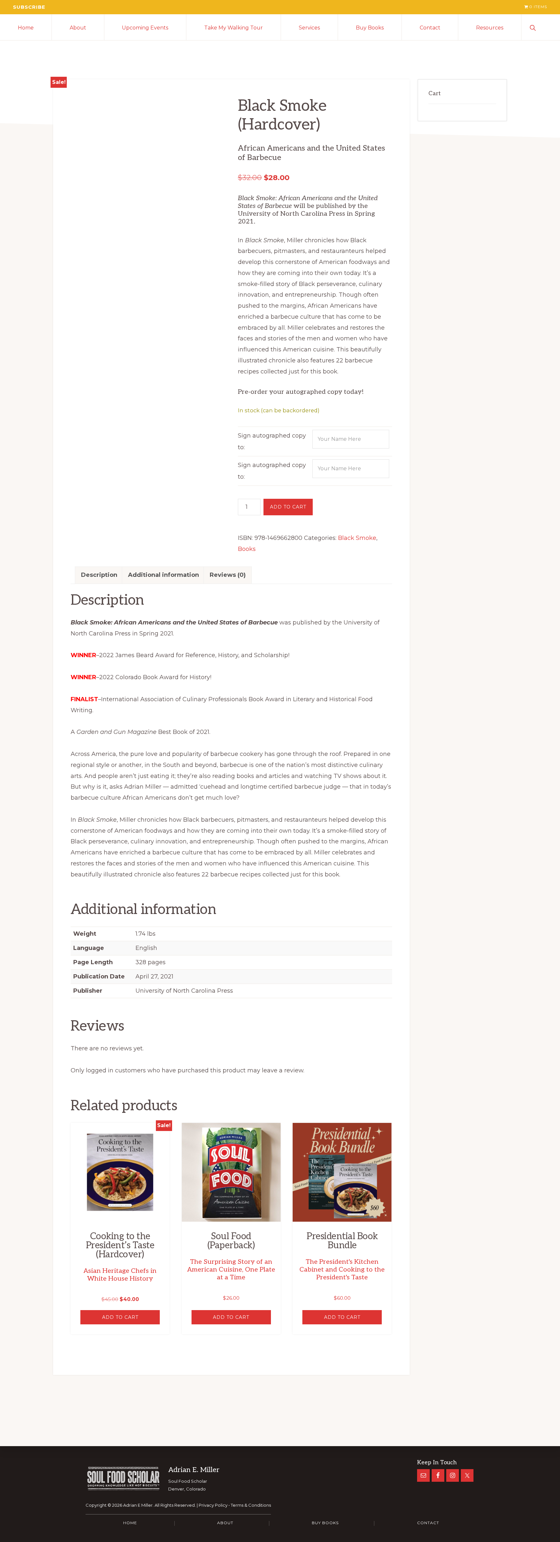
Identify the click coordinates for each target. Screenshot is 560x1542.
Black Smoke (357, 538)
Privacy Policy (213, 1505)
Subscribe (29, 7)
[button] (540, 27)
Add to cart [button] (120, 1317)
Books (247, 549)
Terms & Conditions (251, 1505)
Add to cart (288, 507)
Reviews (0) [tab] (228, 574)
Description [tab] (99, 574)
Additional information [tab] (163, 574)
